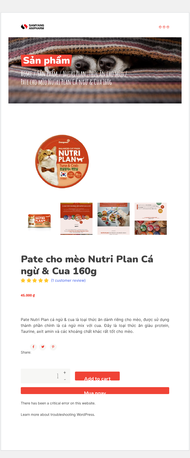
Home (26, 73)
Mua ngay (95, 392)
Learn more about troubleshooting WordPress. (58, 414)
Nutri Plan (74, 73)
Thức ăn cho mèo (106, 73)
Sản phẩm (47, 73)
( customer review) (68, 280)
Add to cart (97, 378)
